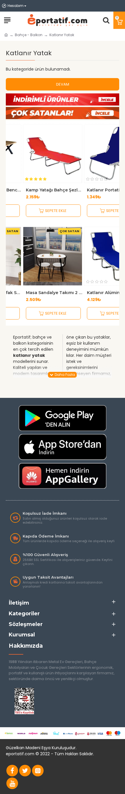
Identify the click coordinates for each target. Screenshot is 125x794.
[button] (11, 221)
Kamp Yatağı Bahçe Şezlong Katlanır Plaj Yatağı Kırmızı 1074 (54, 190)
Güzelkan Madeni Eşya (28, 748)
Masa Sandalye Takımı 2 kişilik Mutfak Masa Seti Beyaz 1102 (54, 292)
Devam (62, 84)
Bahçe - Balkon (28, 34)
